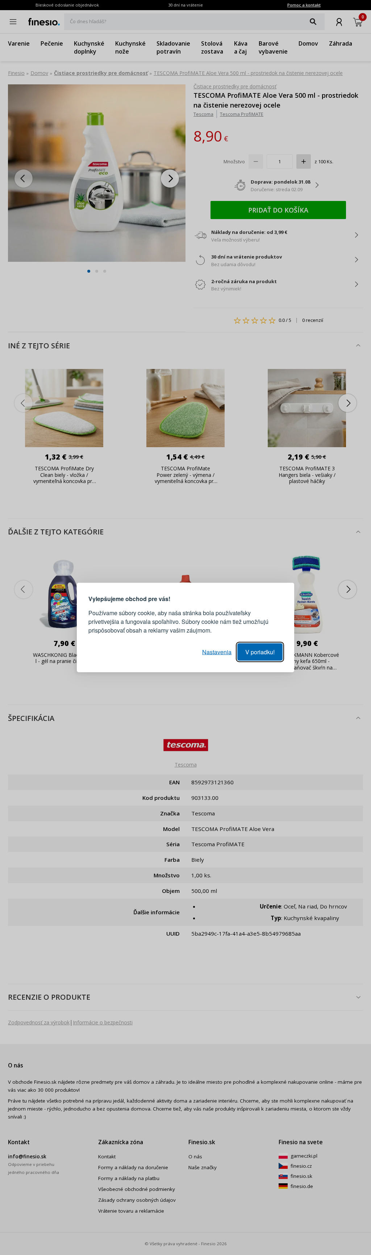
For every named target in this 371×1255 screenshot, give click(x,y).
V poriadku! (260, 652)
